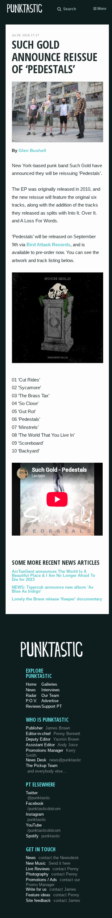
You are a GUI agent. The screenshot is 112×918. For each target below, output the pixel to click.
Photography (51, 874)
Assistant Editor (52, 744)
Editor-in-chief (53, 733)
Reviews (33, 706)
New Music (48, 863)
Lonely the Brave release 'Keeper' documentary (57, 599)
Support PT (51, 706)
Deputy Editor (52, 739)
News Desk (53, 760)
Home (31, 684)
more (101, 9)
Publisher (48, 728)
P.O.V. (31, 700)
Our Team (50, 695)
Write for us (51, 889)
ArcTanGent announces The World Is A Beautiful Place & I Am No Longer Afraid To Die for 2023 (53, 575)
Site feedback (53, 900)
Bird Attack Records (48, 244)
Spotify (43, 836)
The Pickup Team (42, 765)
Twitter (38, 795)
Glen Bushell (32, 150)
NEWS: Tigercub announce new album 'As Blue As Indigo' (52, 589)
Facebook (43, 806)
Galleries (49, 684)
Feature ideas (52, 895)
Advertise (49, 700)
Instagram (36, 817)
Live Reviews (52, 869)
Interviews (50, 690)
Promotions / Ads (53, 882)
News (31, 690)
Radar (31, 695)
